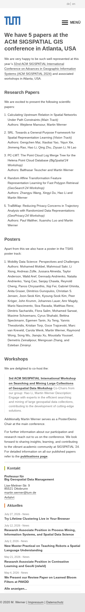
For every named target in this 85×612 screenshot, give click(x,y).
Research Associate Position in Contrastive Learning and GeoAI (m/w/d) (36, 564)
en (73, 3)
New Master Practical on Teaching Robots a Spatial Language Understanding (42, 548)
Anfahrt (9, 497)
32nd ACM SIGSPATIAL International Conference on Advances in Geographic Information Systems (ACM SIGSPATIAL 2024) (40, 68)
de (68, 3)
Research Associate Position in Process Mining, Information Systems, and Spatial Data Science (40, 532)
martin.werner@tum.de (20, 492)
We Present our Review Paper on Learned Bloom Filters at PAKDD (40, 579)
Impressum (36, 602)
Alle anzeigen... (15, 588)
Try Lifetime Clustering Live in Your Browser (37, 518)
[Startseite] (12, 23)
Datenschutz (54, 602)
